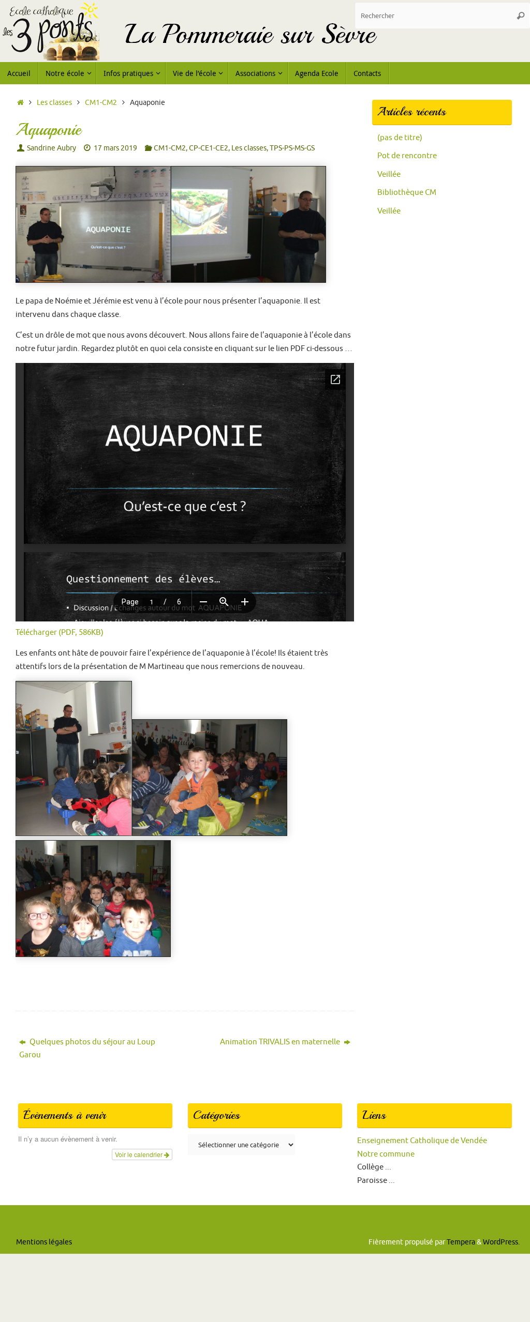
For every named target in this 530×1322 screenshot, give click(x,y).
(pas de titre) (399, 138)
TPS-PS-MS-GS (292, 148)
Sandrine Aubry (51, 148)
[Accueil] (20, 102)
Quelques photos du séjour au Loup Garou (87, 1048)
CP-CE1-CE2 (208, 148)
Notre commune (386, 1154)
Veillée (389, 174)
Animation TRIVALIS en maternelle (281, 1042)
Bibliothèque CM (406, 192)
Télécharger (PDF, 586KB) (60, 632)
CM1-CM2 (101, 102)
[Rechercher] (520, 15)
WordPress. (501, 1242)
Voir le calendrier (139, 1154)
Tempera (461, 1242)
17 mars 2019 (115, 148)
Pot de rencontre (407, 156)
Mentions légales (44, 1242)
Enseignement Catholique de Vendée (422, 1141)
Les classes (54, 102)
